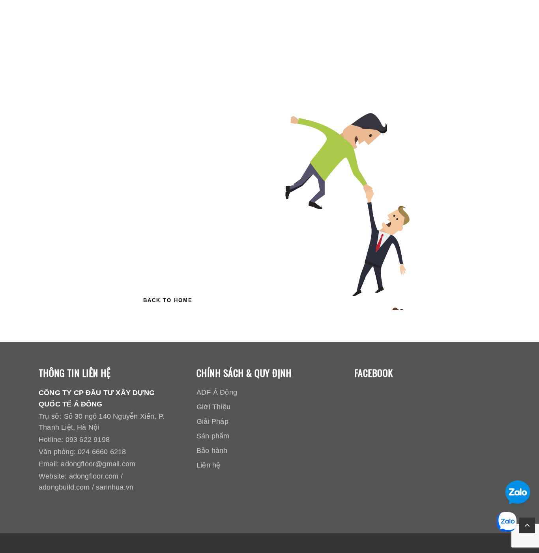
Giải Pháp (212, 421)
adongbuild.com (64, 487)
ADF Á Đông (217, 392)
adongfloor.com (94, 476)
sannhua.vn (114, 487)
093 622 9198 (88, 440)
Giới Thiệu (213, 407)
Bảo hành (212, 451)
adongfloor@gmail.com (98, 464)
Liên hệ (208, 465)
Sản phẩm (213, 436)
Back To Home (168, 300)
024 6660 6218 (102, 452)
